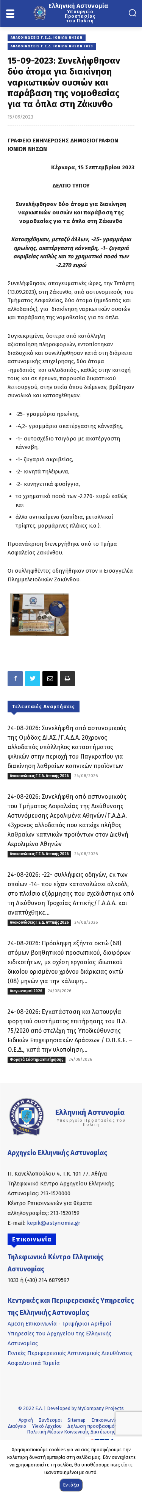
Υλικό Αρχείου (47, 1426)
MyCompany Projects (101, 1408)
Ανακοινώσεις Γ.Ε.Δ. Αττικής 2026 (39, 776)
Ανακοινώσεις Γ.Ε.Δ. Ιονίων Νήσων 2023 (52, 46)
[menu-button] (10, 14)
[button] (132, 12)
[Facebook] (15, 678)
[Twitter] (32, 678)
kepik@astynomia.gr (53, 1222)
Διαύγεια (17, 1426)
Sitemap (76, 1420)
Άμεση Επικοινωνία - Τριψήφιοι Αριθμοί (59, 1323)
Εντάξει (71, 1485)
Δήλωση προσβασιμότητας (98, 1426)
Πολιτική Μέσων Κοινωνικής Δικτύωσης (71, 1432)
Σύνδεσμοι (50, 1420)
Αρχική (26, 1420)
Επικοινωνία (104, 1420)
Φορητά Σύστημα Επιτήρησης (36, 1059)
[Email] (50, 678)
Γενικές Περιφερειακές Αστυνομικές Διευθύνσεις (70, 1353)
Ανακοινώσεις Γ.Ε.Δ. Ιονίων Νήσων (47, 37)
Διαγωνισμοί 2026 (26, 991)
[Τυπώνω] (67, 678)
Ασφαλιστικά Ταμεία (34, 1363)
